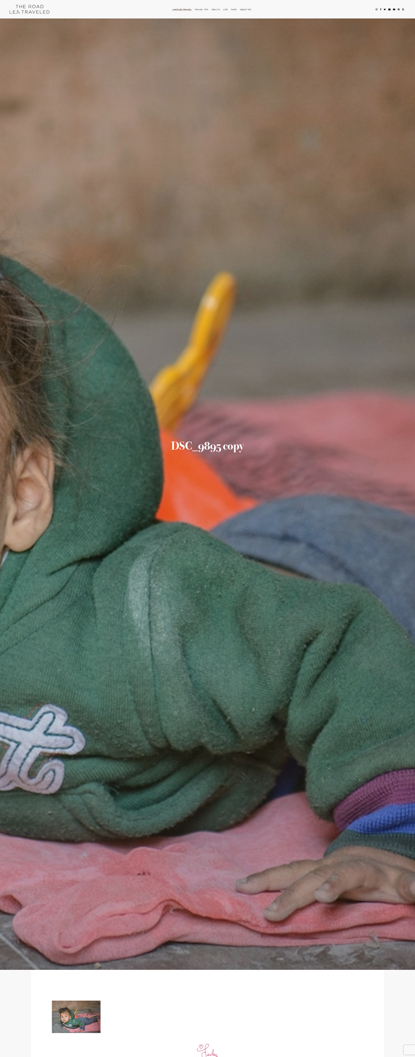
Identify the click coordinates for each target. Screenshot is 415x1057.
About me (245, 10)
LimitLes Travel (182, 10)
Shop (234, 10)
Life (225, 10)
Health (216, 10)
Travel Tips (201, 10)
